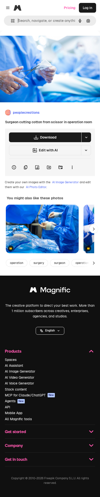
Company (14, 445)
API (7, 407)
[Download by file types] (86, 137)
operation (16, 263)
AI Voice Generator (19, 383)
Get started (15, 431)
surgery (38, 263)
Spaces (11, 359)
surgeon (59, 263)
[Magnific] (50, 291)
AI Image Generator (65, 182)
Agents (14, 401)
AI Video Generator (19, 377)
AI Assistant (14, 365)
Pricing (69, 8)
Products (13, 351)
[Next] (93, 229)
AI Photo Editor (36, 187)
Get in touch (16, 459)
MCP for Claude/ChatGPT (29, 395)
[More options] (72, 167)
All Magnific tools (18, 419)
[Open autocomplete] (10, 21)
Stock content (16, 389)
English (50, 330)
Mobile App (13, 413)
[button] (50, 331)
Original (31, 41)
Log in (87, 8)
